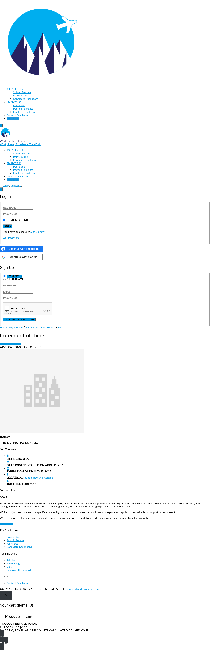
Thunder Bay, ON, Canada (38, 477)
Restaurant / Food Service (40, 327)
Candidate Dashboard (25, 99)
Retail (61, 327)
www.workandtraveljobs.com (81, 589)
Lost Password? (12, 237)
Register (14, 185)
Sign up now (37, 232)
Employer (14, 276)
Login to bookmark (10, 344)
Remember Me (18, 220)
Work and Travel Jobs (12, 141)
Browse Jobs (20, 95)
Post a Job (19, 105)
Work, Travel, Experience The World (20, 144)
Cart (9, 567)
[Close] (6, 595)
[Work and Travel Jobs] (42, 83)
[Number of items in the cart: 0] (1, 125)
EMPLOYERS (14, 102)
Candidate (15, 279)
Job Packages (14, 563)
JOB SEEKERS (15, 89)
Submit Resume (22, 92)
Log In (6, 185)
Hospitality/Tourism (11, 327)
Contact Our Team (17, 115)
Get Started (6, 524)
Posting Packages (23, 108)
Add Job (11, 560)
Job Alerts (12, 543)
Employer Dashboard (25, 112)
